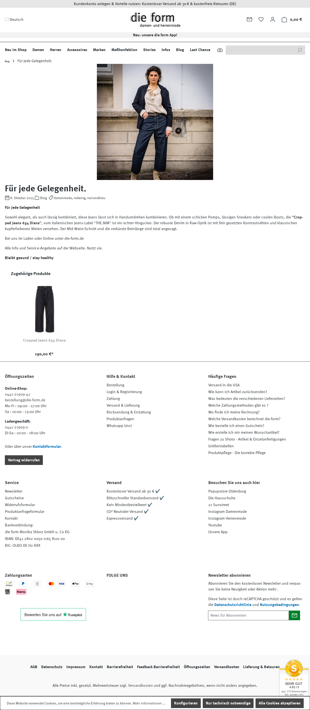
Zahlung (113, 398)
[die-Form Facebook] (113, 589)
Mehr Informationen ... (149, 703)
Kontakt (11, 518)
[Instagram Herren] (139, 589)
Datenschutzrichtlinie (232, 605)
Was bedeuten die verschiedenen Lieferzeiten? (246, 398)
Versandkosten (226, 667)
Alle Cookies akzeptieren (280, 703)
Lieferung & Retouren (261, 667)
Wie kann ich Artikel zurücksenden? (237, 392)
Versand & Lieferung (123, 405)
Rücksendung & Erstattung (129, 412)
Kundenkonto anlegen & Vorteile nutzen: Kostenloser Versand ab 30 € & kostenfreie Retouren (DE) (155, 4)
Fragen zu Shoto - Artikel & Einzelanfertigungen (247, 439)
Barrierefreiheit (120, 667)
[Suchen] (220, 50)
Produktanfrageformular (24, 511)
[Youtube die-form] (165, 589)
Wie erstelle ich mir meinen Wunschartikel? (243, 432)
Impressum (75, 667)
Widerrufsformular (20, 505)
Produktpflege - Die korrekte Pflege (237, 453)
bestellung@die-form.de (25, 400)
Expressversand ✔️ (123, 518)
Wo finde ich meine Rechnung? (234, 412)
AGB (33, 667)
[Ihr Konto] (273, 19)
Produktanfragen (120, 419)
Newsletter (13, 491)
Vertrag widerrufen (24, 460)
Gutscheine (14, 498)
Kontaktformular (47, 446)
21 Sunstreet (218, 505)
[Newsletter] (249, 19)
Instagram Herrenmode (227, 518)
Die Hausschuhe (221, 498)
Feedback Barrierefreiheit (158, 667)
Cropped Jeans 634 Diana (44, 340)
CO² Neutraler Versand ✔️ (128, 511)
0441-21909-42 (17, 394)
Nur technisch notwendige (228, 703)
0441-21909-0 (16, 427)
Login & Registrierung (124, 392)
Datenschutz (51, 667)
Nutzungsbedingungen (279, 605)
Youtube (215, 525)
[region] (155, 315)
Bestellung (115, 385)
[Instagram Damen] (152, 589)
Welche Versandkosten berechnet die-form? (244, 419)
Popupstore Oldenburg (227, 491)
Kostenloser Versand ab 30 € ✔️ (133, 491)
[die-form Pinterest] (126, 589)
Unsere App (217, 532)
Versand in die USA (224, 385)
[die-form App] (178, 589)
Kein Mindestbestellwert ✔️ (129, 505)
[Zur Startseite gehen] (155, 19)
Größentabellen (221, 446)
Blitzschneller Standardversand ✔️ (135, 498)
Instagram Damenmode (227, 511)
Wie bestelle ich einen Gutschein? (236, 426)
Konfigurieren (186, 703)
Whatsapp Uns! (119, 426)
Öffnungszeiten (197, 667)
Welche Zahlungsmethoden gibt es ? (238, 405)
